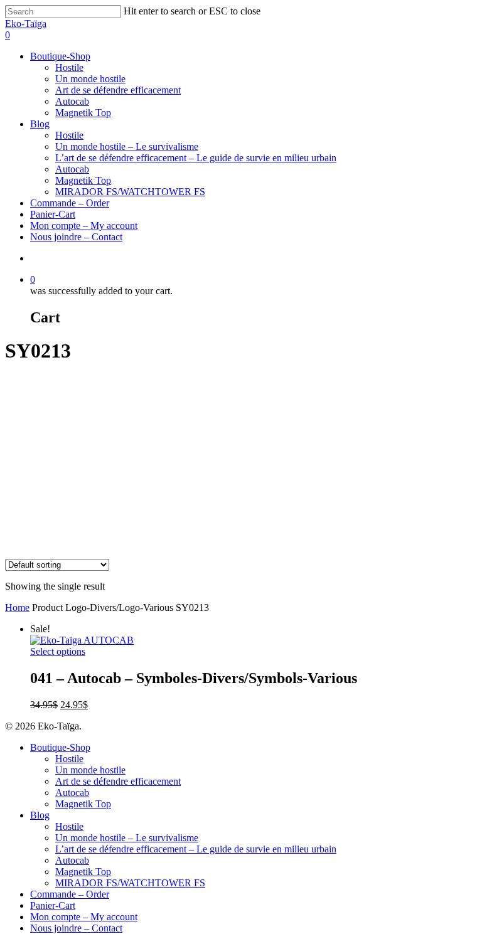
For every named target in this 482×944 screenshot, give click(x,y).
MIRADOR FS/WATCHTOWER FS (130, 191)
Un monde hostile (90, 78)
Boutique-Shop (60, 56)
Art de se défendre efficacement (118, 90)
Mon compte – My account (83, 225)
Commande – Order (69, 203)
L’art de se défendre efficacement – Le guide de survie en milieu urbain (195, 157)
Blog (40, 124)
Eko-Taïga (25, 23)
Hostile (69, 67)
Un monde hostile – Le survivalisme (126, 146)
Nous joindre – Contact (76, 236)
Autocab (72, 101)
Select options (57, 651)
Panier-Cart (52, 214)
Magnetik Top (83, 112)
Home (17, 607)
